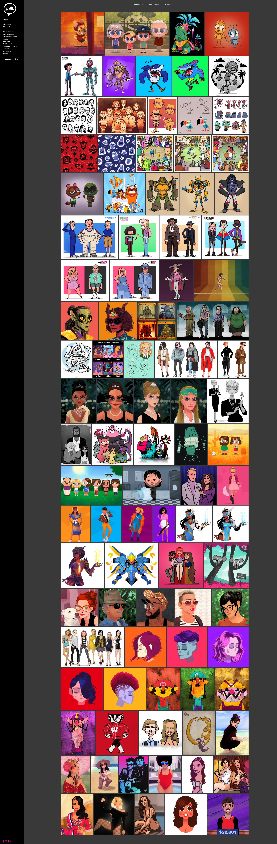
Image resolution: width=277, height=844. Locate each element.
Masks (5, 54)
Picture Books (8, 27)
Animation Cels (8, 34)
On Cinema (7, 51)
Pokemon (6, 41)
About (5, 20)
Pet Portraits (8, 44)
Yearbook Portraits (10, 46)
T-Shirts (6, 49)
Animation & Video (10, 37)
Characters (7, 24)
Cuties (5, 39)
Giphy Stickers (8, 32)
